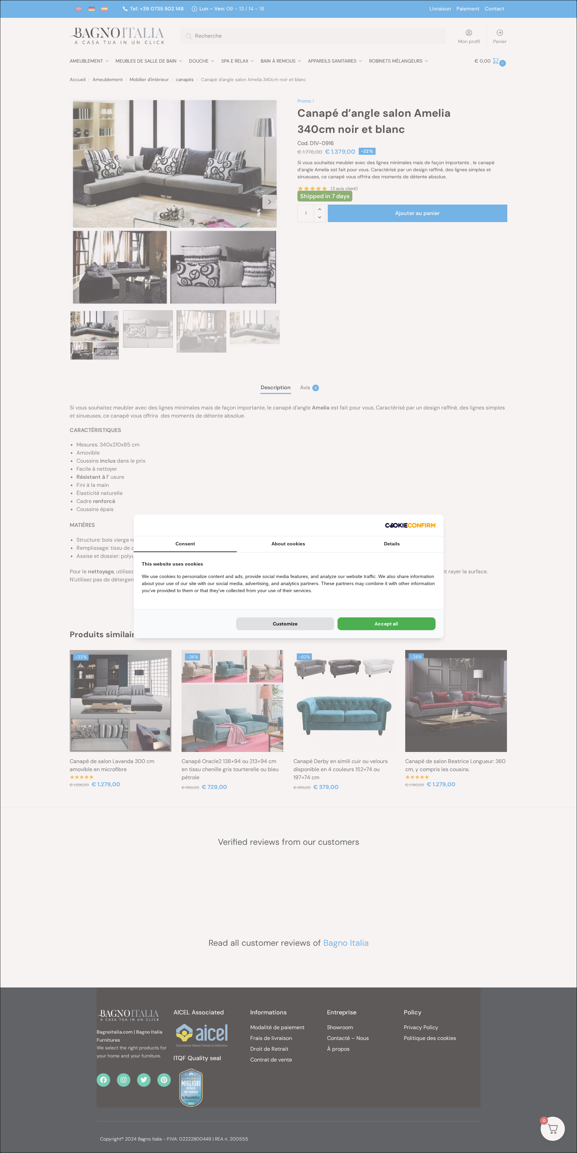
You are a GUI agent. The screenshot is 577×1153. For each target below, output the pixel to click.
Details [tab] (392, 543)
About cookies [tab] (288, 543)
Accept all (386, 624)
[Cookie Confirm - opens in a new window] (410, 525)
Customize (285, 624)
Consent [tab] (185, 543)
